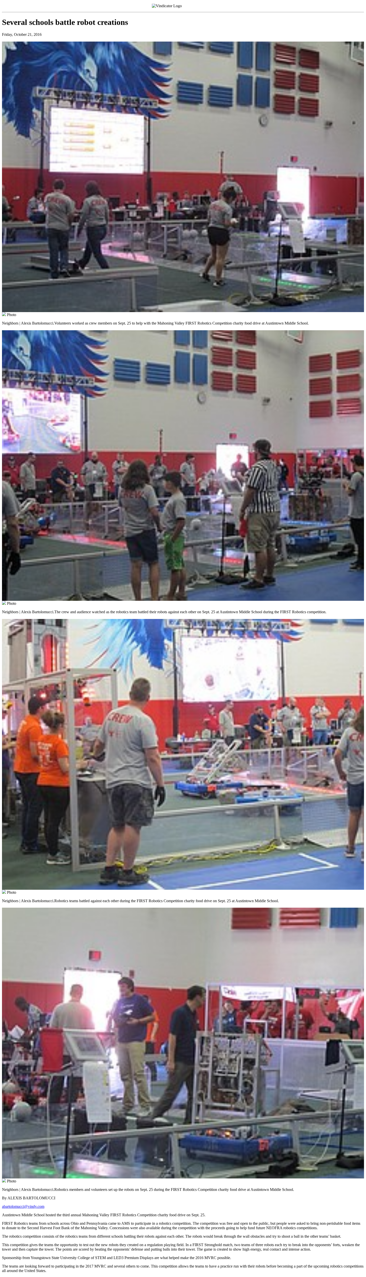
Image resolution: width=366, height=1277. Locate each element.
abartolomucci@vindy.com (23, 1206)
